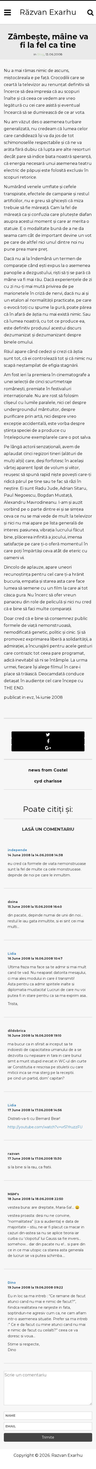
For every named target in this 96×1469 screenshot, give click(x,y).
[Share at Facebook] (48, 741)
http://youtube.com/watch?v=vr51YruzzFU (45, 1127)
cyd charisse (48, 781)
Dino (12, 1282)
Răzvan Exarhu (48, 12)
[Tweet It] (48, 734)
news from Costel (48, 770)
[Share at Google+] (48, 748)
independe (17, 850)
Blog (40, 54)
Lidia (12, 954)
